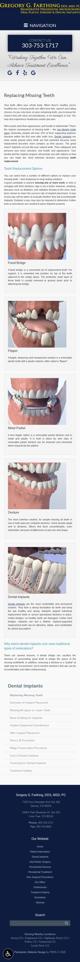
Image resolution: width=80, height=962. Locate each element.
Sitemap (40, 902)
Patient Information (40, 851)
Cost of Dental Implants (24, 755)
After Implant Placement (24, 732)
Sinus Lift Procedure (22, 740)
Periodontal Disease (40, 867)
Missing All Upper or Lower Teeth (30, 710)
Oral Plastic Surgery (40, 862)
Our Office (40, 882)
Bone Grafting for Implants (26, 717)
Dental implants (62, 136)
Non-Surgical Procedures (40, 877)
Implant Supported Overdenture (29, 725)
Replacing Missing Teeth (26, 695)
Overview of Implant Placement (29, 702)
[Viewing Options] (8, 954)
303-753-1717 (40, 43)
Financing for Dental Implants (28, 763)
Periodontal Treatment (40, 872)
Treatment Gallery (21, 770)
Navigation (42, 25)
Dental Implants (25, 686)
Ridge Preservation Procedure (28, 748)
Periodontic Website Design (29, 952)
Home (40, 846)
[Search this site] (66, 923)
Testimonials (40, 887)
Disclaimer (40, 897)
